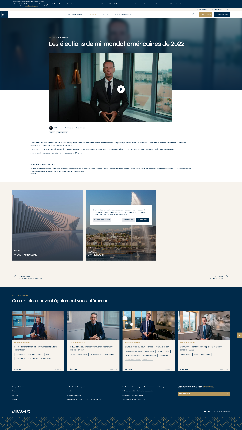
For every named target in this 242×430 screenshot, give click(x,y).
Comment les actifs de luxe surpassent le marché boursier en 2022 (201, 348)
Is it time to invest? (216, 277)
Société (52, 132)
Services (15, 395)
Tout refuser (128, 219)
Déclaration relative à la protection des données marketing (143, 387)
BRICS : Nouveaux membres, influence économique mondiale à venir (91, 348)
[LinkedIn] (204, 411)
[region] (121, 215)
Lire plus (33, 173)
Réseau (14, 399)
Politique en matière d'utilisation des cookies (138, 391)
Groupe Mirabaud (18, 387)
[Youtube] (209, 411)
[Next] (239, 335)
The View (15, 391)
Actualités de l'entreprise (76, 387)
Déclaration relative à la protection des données (84, 399)
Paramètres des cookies (102, 219)
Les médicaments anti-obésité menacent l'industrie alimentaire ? (36, 348)
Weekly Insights (62, 132)
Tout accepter (142, 219)
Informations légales (74, 395)
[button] (222, 14)
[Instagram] (213, 411)
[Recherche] (193, 14)
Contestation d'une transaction (134, 399)
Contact (70, 391)
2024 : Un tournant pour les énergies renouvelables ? (147, 347)
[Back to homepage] (4, 14)
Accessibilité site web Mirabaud (133, 395)
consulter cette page (31, 6)
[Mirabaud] (21, 411)
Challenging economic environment (31, 277)
